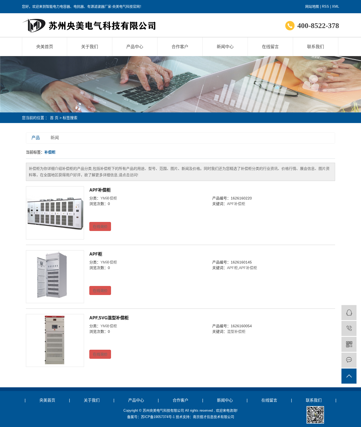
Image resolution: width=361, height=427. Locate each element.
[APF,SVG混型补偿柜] (55, 340)
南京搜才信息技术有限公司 (213, 417)
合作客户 (180, 46)
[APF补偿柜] (55, 212)
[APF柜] (55, 276)
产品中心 (134, 46)
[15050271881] (349, 328)
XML (335, 6)
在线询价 (100, 226)
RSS (325, 6)
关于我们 (89, 46)
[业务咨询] (349, 312)
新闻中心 (225, 46)
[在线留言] (349, 360)
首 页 (54, 118)
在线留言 (270, 46)
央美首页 (44, 46)
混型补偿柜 (236, 331)
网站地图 (312, 6)
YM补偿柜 (108, 198)
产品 (35, 137)
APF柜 (95, 254)
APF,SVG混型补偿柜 (109, 318)
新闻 (54, 137)
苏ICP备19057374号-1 (158, 417)
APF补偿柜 (100, 190)
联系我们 (315, 46)
